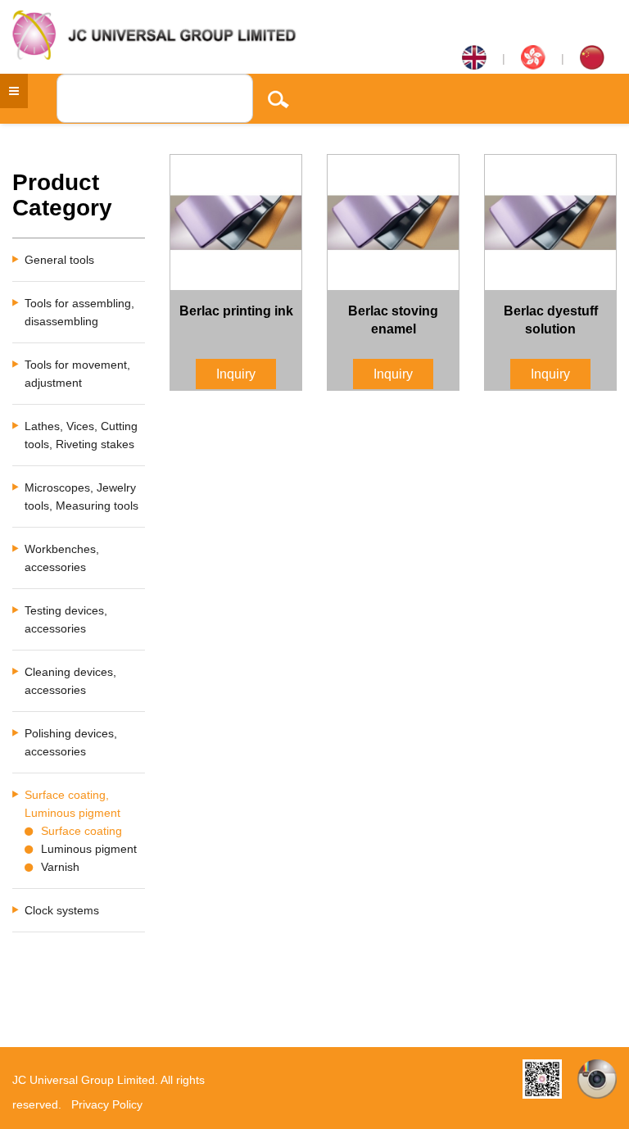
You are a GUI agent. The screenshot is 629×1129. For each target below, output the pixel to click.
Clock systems (62, 910)
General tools (59, 259)
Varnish (60, 866)
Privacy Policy (107, 1104)
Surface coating (81, 830)
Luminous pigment (89, 848)
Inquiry (236, 374)
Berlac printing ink (236, 311)
